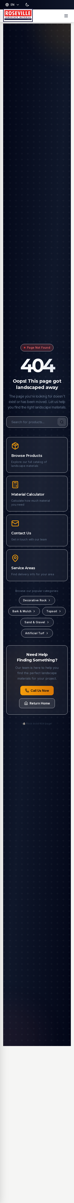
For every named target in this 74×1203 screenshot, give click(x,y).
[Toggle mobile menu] (66, 16)
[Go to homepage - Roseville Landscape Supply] (18, 16)
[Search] (61, 422)
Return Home (40, 703)
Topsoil (51, 611)
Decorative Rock (35, 600)
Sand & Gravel (34, 622)
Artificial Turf (34, 633)
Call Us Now (40, 691)
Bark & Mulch (21, 611)
